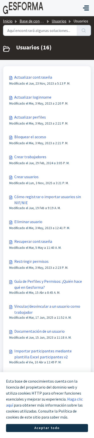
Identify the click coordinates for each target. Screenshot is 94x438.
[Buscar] (84, 30)
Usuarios (59, 20)
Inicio (8, 20)
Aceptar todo (47, 428)
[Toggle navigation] (86, 7)
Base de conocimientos (39, 20)
